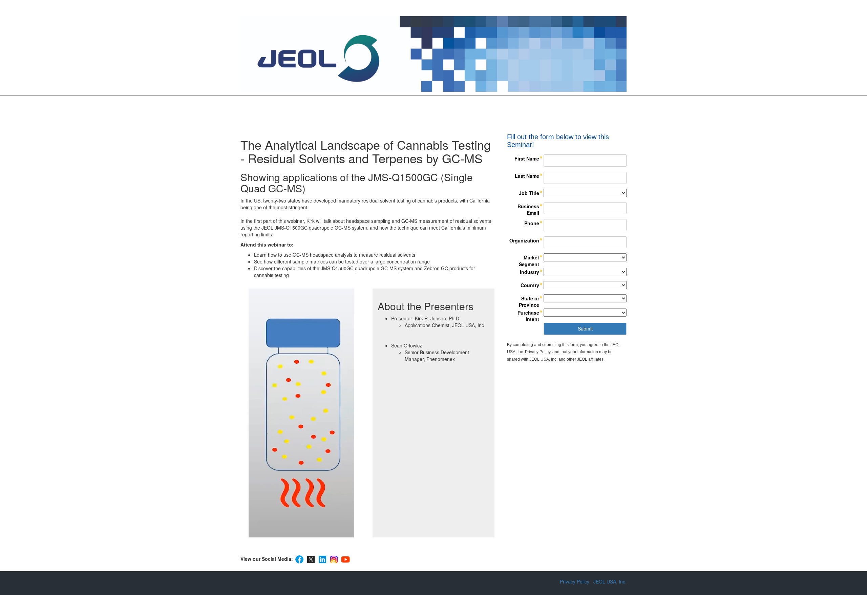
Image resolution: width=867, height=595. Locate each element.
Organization (524, 240)
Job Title (529, 193)
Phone (531, 223)
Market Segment (529, 261)
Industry (529, 272)
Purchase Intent (528, 316)
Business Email (528, 209)
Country (530, 285)
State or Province (529, 302)
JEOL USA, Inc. (610, 581)
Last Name (527, 175)
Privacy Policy (574, 581)
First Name (526, 158)
